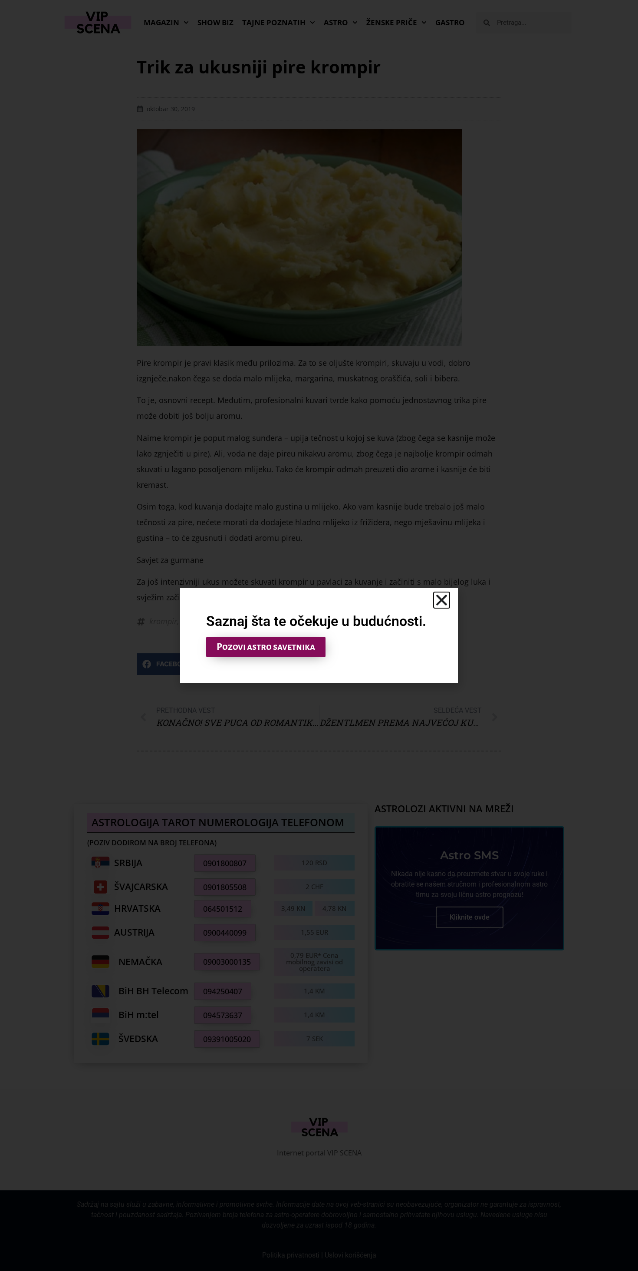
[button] (441, 600)
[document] (319, 635)
